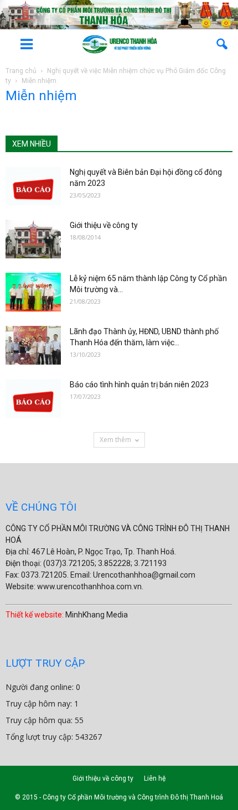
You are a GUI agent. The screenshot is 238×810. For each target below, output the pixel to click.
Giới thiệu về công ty (104, 225)
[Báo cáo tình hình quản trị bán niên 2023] (33, 398)
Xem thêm (115, 439)
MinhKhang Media (96, 614)
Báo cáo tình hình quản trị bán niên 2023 (139, 384)
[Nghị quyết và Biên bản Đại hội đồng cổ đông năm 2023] (33, 186)
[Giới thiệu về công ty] (33, 239)
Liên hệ (154, 778)
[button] (222, 44)
